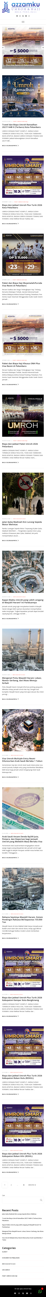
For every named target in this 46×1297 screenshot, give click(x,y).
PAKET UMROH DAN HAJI (13, 58)
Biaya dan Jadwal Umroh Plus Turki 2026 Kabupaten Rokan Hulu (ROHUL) (22, 1076)
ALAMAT (4, 1252)
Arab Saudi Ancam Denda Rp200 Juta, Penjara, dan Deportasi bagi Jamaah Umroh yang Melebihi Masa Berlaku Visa (22, 839)
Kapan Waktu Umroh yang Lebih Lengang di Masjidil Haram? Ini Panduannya (22, 601)
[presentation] (3, 47)
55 (24, 1185)
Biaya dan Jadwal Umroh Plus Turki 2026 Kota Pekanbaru (22, 206)
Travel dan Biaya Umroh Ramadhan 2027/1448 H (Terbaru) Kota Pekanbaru (21, 125)
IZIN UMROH (6, 1270)
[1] (40, 1293)
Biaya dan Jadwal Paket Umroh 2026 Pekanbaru (20, 445)
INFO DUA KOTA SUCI (19, 518)
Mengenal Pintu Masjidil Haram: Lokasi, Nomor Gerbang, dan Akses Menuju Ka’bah (22, 680)
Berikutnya (31, 1185)
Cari (3, 1195)
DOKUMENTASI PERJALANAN (10, 1258)
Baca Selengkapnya (9, 145)
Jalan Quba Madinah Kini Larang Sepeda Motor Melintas (22, 523)
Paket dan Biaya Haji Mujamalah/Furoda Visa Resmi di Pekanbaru (22, 284)
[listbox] (23, 48)
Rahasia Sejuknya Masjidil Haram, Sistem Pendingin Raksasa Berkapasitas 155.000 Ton (22, 919)
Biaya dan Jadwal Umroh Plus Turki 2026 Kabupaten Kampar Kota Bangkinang (22, 998)
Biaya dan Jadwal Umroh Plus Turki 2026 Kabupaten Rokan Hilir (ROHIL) (22, 1154)
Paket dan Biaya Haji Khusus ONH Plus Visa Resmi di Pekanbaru (22, 63)
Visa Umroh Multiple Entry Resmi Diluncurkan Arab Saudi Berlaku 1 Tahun (22, 759)
